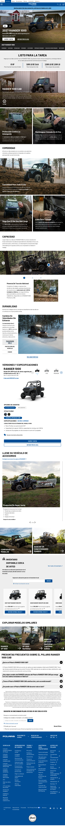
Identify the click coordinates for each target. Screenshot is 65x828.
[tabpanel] (32, 407)
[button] (61, 372)
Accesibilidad (16, 809)
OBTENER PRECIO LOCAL (23, 39)
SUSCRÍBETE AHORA (21, 736)
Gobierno (37, 1)
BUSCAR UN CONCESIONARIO (51, 48)
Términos (44, 807)
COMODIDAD (4, 48)
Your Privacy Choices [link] (33, 807)
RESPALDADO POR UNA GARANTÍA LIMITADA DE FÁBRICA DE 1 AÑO (32, 8)
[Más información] (14, 35)
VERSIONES (23, 48)
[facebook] (50, 808)
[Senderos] (32, 4)
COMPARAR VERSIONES (39, 48)
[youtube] (60, 808)
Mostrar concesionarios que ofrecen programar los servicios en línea (24, 729)
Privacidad (23, 807)
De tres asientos (10, 407)
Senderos (8, 1)
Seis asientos (21, 407)
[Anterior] (30, 522)
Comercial (30, 1)
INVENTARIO (61, 48)
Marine (25, 1)
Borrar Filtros (57, 726)
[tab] (37, 372)
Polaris (2, 1)
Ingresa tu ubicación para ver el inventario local (26, 577)
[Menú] (1, 4)
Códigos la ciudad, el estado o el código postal (18, 718)
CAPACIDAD (10, 48)
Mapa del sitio (16, 807)
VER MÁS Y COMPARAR (23, 421)
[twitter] (57, 808)
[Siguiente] (35, 522)
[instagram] (54, 808)
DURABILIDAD (17, 48)
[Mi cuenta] (60, 4)
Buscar (49, 581)
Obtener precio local (32, 445)
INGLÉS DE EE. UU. (53, 736)
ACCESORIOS (30, 48)
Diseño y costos (8, 39)
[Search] (58, 4)
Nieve (13, 1)
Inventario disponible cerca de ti (15, 612)
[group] (32, 491)
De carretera (19, 1)
